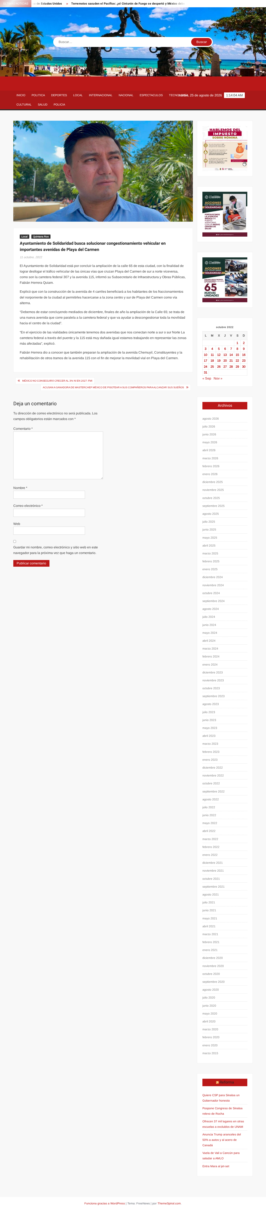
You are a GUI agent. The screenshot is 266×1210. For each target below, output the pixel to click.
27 (225, 366)
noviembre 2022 (213, 775)
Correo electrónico (28, 505)
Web (16, 524)
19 (218, 360)
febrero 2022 (210, 847)
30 (243, 366)
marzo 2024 (210, 648)
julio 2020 (208, 997)
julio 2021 (208, 902)
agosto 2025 (210, 513)
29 (237, 366)
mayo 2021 (209, 918)
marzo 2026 (210, 458)
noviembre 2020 (213, 966)
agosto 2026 (210, 418)
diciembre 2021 (212, 862)
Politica (38, 95)
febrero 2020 (210, 1037)
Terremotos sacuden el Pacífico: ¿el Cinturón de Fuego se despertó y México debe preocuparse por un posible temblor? (130, 3)
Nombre (20, 488)
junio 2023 (209, 720)
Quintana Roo (41, 236)
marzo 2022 (210, 839)
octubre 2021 (211, 878)
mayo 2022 (209, 823)
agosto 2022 (210, 799)
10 (205, 354)
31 (205, 372)
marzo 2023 (210, 743)
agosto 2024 (210, 609)
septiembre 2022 (213, 791)
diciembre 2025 (212, 482)
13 (225, 354)
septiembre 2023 (213, 696)
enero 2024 (210, 664)
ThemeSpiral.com (169, 1203)
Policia (59, 104)
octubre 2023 (211, 688)
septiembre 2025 (213, 505)
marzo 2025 (210, 553)
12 (218, 354)
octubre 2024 (211, 593)
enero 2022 (210, 854)
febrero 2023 (210, 751)
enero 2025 (210, 569)
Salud (42, 104)
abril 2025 (209, 545)
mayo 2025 (209, 537)
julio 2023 (208, 712)
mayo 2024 (209, 632)
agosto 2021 (210, 894)
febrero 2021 (210, 942)
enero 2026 (210, 474)
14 (231, 354)
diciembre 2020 (212, 957)
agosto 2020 (210, 989)
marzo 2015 (210, 1053)
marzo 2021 (210, 934)
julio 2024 (208, 616)
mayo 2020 (209, 1013)
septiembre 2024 (213, 601)
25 (212, 366)
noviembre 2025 (213, 489)
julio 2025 (208, 521)
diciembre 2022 (212, 767)
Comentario (23, 428)
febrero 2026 (210, 466)
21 (231, 360)
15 (237, 354)
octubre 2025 (211, 498)
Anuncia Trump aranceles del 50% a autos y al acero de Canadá (221, 1140)
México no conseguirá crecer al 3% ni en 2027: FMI (57, 380)
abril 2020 (209, 1021)
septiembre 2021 (213, 886)
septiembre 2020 (213, 981)
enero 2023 (210, 759)
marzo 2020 (210, 1029)
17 (205, 360)
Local (78, 95)
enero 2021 (210, 950)
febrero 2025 (210, 561)
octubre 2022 (211, 783)
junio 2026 (209, 434)
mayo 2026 (209, 442)
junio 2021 (209, 910)
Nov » (218, 378)
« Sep (206, 378)
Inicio (20, 95)
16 (243, 354)
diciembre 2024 (212, 577)
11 (212, 354)
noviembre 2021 (213, 870)
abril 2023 (209, 735)
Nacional (126, 95)
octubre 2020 (211, 973)
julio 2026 (208, 426)
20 (225, 360)
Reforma (227, 1082)
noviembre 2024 (213, 585)
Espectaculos (151, 95)
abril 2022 (209, 831)
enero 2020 (210, 1045)
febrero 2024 (210, 656)
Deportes (59, 95)
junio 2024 (209, 624)
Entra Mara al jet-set (215, 1166)
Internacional (100, 95)
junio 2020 (209, 1005)
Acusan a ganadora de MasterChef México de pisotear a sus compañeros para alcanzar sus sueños (113, 387)
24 (205, 366)
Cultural (24, 104)
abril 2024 (209, 640)
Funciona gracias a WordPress (104, 1203)
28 (231, 366)
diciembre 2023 (212, 672)
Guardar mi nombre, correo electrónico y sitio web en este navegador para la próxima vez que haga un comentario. (55, 550)
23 (243, 360)
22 (237, 360)
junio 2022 (209, 815)
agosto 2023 (210, 704)
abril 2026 (209, 450)
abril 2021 (209, 926)
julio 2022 (208, 807)
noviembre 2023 (213, 680)
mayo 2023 (209, 728)
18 (212, 360)
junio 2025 (209, 529)
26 (218, 366)
